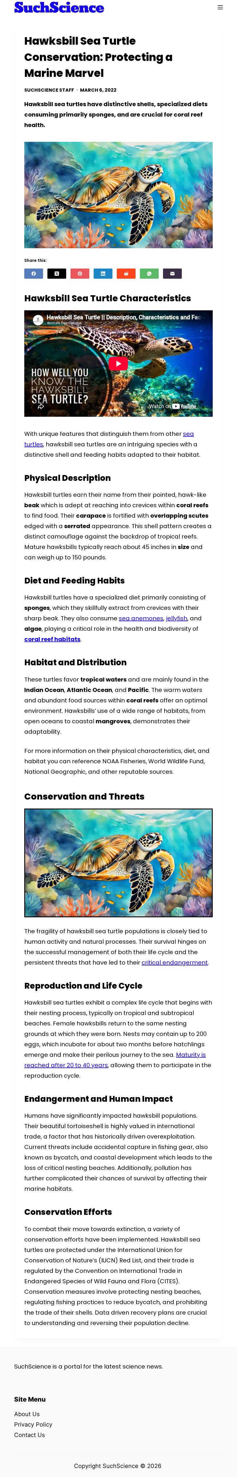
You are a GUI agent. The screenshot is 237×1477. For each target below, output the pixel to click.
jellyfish (176, 618)
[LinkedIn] (103, 274)
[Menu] (220, 7)
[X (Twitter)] (56, 274)
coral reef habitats (52, 639)
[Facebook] (33, 274)
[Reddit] (126, 274)
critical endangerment (175, 962)
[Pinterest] (80, 274)
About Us (27, 1414)
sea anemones (141, 618)
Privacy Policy (33, 1424)
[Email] (172, 274)
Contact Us (29, 1434)
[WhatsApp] (149, 274)
